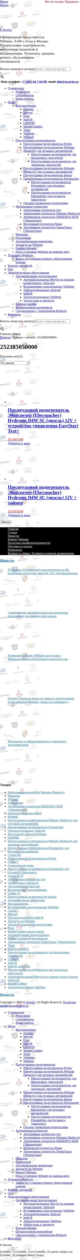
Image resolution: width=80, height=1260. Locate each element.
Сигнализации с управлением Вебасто (41, 311)
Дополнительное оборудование (28, 272)
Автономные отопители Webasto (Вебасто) (51, 213)
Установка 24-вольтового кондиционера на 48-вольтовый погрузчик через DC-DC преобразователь (43, 571)
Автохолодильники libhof (25, 813)
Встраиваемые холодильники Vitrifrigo (48, 286)
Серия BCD (15, 875)
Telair (26, 130)
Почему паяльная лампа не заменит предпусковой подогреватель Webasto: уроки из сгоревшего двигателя (41, 700)
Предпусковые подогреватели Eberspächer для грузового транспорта (51, 196)
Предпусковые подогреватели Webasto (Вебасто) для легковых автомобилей (48, 149)
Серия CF (14, 893)
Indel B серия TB (19, 966)
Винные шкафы (26, 304)
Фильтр (6, 522)
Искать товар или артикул (17, 69)
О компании (16, 88)
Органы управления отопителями (45, 203)
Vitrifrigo (29, 133)
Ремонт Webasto (26, 248)
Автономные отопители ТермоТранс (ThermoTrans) (42, 942)
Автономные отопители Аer (42, 210)
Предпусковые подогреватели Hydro (47, 144)
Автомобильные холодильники (36, 276)
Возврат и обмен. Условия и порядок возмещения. (41, 553)
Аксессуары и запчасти (38, 300)
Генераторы (23, 237)
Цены (11, 102)
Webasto (28, 137)
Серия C (13, 910)
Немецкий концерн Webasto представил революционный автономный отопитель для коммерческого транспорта (37, 657)
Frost (26, 116)
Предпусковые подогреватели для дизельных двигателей (53, 163)
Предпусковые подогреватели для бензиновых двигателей (53, 156)
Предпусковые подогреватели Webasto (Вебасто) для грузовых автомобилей (48, 170)
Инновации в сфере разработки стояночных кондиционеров (37, 743)
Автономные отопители (32, 206)
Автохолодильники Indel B (25, 917)
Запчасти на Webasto (29, 244)
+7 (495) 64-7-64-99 (34, 81)
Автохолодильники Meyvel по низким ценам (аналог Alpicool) (48, 281)
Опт (10, 269)
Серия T (13, 862)
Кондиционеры (26, 105)
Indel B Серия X (18, 949)
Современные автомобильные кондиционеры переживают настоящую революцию (38, 614)
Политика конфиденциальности (29, 542)
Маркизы (22, 234)
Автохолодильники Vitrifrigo (42, 297)
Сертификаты (25, 95)
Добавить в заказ (19, 443)
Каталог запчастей (20, 265)
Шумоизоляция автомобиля (34, 307)
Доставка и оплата (20, 546)
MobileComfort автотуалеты (26, 931)
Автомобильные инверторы (34, 241)
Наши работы (25, 98)
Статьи (12, 532)
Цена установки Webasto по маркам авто (42, 251)
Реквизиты (23, 91)
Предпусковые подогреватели (35, 140)
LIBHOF (29, 123)
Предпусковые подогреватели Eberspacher (51, 178)
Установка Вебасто (20, 255)
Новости (13, 536)
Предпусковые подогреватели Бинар (47, 175)
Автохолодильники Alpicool (42, 290)
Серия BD (14, 855)
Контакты (14, 314)
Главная (5, 337)
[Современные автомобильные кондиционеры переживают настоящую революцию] (22, 634)
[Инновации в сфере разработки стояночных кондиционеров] (22, 763)
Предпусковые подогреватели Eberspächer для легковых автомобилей (51, 186)
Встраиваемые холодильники (27, 889)
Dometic (28, 109)
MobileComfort (32, 126)
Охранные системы (21, 865)
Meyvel (28, 112)
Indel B (27, 119)
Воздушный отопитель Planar (42, 224)
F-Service (6, 30)
